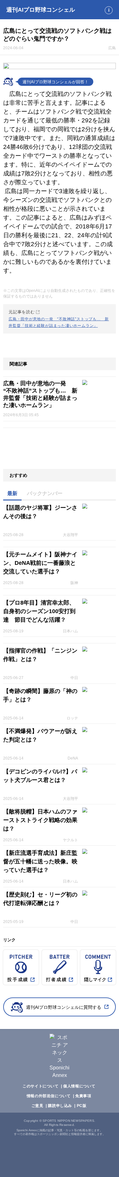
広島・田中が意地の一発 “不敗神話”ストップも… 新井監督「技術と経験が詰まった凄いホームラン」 (40, 394)
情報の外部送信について (49, 1096)
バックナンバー (45, 493)
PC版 (82, 1105)
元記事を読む (59, 319)
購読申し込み (60, 1105)
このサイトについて (41, 1086)
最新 (12, 493)
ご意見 (37, 1105)
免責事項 (83, 1096)
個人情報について (79, 1086)
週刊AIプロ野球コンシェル (40, 10)
